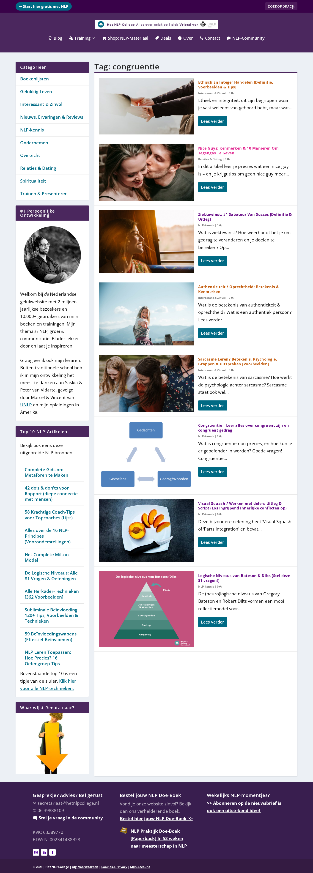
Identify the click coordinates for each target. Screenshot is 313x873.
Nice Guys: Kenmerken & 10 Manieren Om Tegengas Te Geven (238, 151)
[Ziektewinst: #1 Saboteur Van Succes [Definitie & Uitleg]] (146, 241)
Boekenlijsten (34, 79)
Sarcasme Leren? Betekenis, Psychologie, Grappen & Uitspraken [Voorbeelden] (237, 362)
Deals (163, 38)
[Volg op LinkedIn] (44, 852)
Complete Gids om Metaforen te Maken (46, 472)
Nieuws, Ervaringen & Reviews (51, 117)
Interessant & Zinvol (212, 93)
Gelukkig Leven (36, 92)
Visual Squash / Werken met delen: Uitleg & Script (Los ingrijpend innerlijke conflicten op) (242, 506)
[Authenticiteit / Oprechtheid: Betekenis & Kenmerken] (146, 313)
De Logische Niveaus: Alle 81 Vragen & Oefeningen (51, 576)
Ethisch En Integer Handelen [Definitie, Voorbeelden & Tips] (235, 85)
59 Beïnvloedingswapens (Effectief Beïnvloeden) (51, 637)
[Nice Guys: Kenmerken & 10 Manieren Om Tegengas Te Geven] (146, 172)
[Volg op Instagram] (36, 852)
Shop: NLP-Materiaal (125, 38)
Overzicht (30, 155)
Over (185, 38)
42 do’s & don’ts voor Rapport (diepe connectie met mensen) (51, 493)
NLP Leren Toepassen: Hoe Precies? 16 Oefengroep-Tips (48, 657)
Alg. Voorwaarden (85, 867)
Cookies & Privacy (114, 867)
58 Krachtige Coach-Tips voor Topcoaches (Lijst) (50, 515)
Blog (55, 38)
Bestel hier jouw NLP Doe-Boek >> (156, 818)
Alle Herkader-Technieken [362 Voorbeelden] (52, 594)
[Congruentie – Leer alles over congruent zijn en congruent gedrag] (146, 455)
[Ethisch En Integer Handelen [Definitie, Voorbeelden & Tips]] (146, 106)
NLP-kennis (206, 225)
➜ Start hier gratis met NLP (43, 6)
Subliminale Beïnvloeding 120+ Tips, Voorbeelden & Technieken (51, 615)
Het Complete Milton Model (47, 557)
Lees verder (212, 121)
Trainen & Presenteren (44, 194)
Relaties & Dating (210, 159)
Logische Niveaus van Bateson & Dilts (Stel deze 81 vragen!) (244, 578)
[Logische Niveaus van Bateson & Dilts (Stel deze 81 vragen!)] (146, 609)
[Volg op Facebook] (52, 852)
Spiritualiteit (33, 181)
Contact (210, 38)
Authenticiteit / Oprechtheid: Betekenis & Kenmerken (238, 289)
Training (80, 38)
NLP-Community (246, 38)
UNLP (26, 405)
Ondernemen (34, 143)
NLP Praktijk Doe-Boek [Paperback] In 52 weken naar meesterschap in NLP (159, 838)
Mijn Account (140, 867)
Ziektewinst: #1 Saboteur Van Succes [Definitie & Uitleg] (245, 217)
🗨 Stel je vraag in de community (68, 818)
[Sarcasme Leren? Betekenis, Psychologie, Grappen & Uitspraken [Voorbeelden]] (146, 383)
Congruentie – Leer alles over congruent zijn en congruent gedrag (243, 428)
